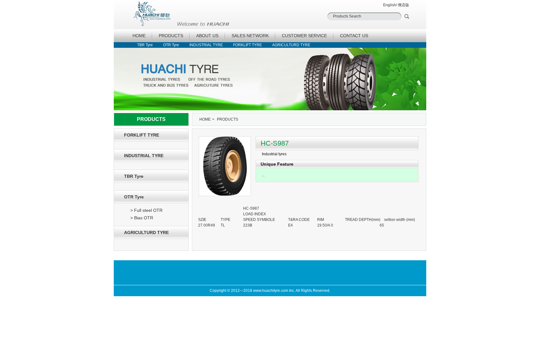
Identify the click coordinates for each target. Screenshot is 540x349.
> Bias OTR (141, 217)
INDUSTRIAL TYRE (206, 45)
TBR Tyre (145, 45)
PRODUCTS (171, 35)
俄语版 (403, 5)
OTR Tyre (171, 45)
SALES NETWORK (250, 35)
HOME (139, 35)
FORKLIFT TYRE (247, 45)
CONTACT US (354, 35)
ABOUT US (207, 35)
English (389, 5)
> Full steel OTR (146, 210)
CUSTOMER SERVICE (304, 35)
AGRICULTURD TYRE (291, 45)
